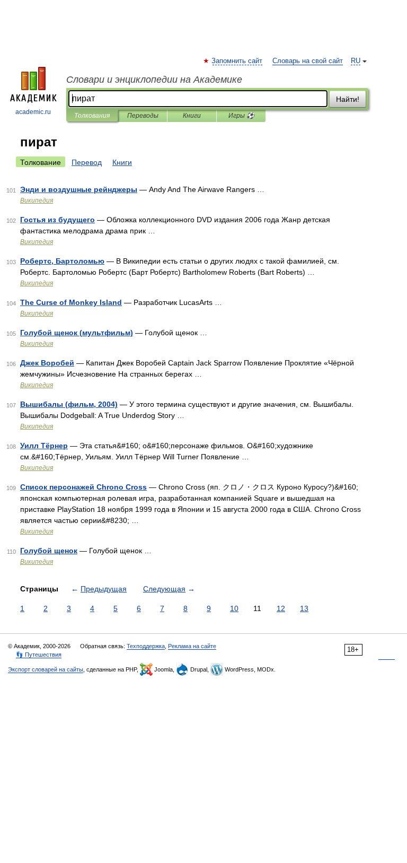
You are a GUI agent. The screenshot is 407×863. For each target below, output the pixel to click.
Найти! (347, 99)
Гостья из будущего (57, 219)
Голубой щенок (48, 550)
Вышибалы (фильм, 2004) (69, 404)
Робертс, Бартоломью (62, 261)
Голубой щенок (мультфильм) (76, 332)
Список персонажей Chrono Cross (83, 487)
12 (281, 608)
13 (304, 608)
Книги (192, 115)
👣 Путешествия (38, 654)
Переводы (142, 115)
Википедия (36, 200)
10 (234, 608)
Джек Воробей (47, 363)
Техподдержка (146, 646)
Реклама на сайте (192, 646)
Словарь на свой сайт (307, 61)
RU (355, 61)
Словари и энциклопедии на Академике (154, 79)
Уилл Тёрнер (44, 445)
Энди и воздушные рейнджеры (78, 189)
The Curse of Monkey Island (71, 302)
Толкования (92, 115)
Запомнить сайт (237, 61)
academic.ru (33, 112)
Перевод (87, 162)
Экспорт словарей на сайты (45, 669)
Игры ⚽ (241, 115)
